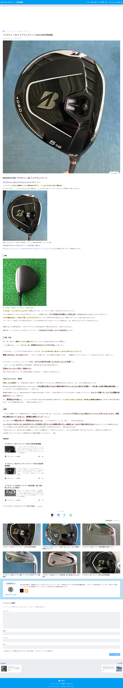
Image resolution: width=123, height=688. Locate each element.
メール (5, 637)
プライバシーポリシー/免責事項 (57, 683)
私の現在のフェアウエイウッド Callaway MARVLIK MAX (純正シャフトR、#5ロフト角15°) (29, 248)
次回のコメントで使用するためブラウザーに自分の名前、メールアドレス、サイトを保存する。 (29, 651)
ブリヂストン (116, 520)
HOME (62, 681)
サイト (5, 644)
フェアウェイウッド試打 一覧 (115, 2)
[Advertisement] (61, 18)
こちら (39, 506)
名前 (5, 631)
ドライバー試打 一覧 (91, 2)
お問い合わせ (69, 683)
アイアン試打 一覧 (102, 2)
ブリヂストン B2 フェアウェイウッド (17, 182)
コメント (6, 611)
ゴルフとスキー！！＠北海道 (11, 2)
